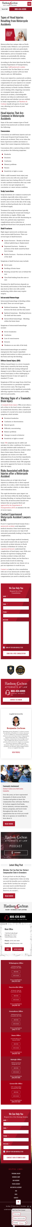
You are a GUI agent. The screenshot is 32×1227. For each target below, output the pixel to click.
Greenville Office (16, 1083)
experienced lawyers (8, 549)
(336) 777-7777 (16, 1029)
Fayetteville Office (16, 987)
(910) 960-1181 (16, 1005)
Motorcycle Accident (16, 1187)
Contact (16, 1198)
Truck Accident (16, 1184)
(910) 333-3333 (16, 981)
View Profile (16, 752)
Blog (16, 1194)
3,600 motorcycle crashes (16, 67)
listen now (17, 853)
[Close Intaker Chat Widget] (30, 1206)
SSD (16, 1191)
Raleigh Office (16, 1059)
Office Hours (18, 949)
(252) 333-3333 (16, 1102)
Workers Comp (16, 1177)
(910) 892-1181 (16, 1054)
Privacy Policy (15, 1206)
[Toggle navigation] (29, 4)
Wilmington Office (16, 963)
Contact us (4, 569)
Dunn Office (16, 1035)
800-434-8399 (14, 9)
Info (8, 949)
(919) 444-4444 (15, 941)
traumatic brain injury (9, 405)
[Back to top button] (18, 1202)
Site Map (8, 1206)
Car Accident (16, 1180)
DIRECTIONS (16, 971)
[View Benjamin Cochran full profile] (16, 717)
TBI (6, 443)
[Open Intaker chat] (14, 1226)
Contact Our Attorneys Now (16, 1157)
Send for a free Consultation (16, 653)
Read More (9, 823)
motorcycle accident (7, 526)
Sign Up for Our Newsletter (14, 647)
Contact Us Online (16, 700)
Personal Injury (16, 1173)
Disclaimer (23, 1206)
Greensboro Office (16, 1011)
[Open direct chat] (28, 1206)
